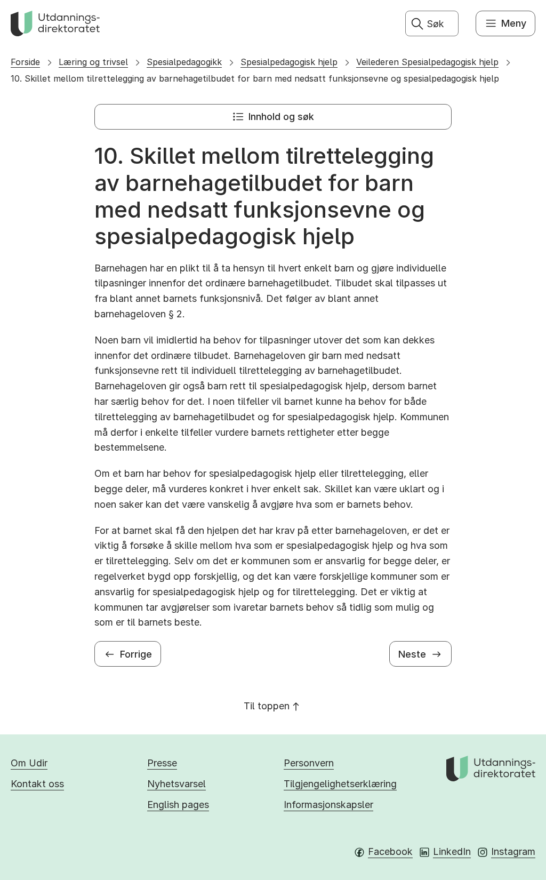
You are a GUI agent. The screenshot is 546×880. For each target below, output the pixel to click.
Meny (513, 23)
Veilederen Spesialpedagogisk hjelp (427, 62)
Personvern (309, 763)
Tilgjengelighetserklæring (340, 783)
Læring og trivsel (93, 62)
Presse (162, 763)
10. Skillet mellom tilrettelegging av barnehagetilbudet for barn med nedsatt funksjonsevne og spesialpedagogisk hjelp (255, 78)
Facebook (390, 851)
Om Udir (29, 763)
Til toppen (267, 705)
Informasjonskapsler (328, 804)
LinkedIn (452, 851)
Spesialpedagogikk (184, 62)
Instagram (513, 851)
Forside (25, 62)
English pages (178, 804)
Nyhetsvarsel (176, 783)
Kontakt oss (37, 783)
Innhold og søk (281, 116)
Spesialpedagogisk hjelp (289, 62)
